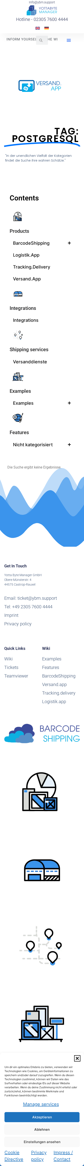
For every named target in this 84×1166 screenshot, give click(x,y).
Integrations (23, 308)
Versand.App (27, 279)
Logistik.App (26, 255)
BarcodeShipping (31, 243)
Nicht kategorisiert (33, 444)
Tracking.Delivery (31, 267)
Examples (20, 391)
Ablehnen (42, 1129)
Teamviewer (16, 676)
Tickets (11, 667)
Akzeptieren (42, 1117)
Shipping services (29, 349)
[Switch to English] (37, 27)
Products (19, 231)
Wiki (8, 659)
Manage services (41, 1104)
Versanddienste (30, 361)
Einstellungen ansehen (42, 1142)
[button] (77, 1058)
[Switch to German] (46, 27)
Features (19, 432)
